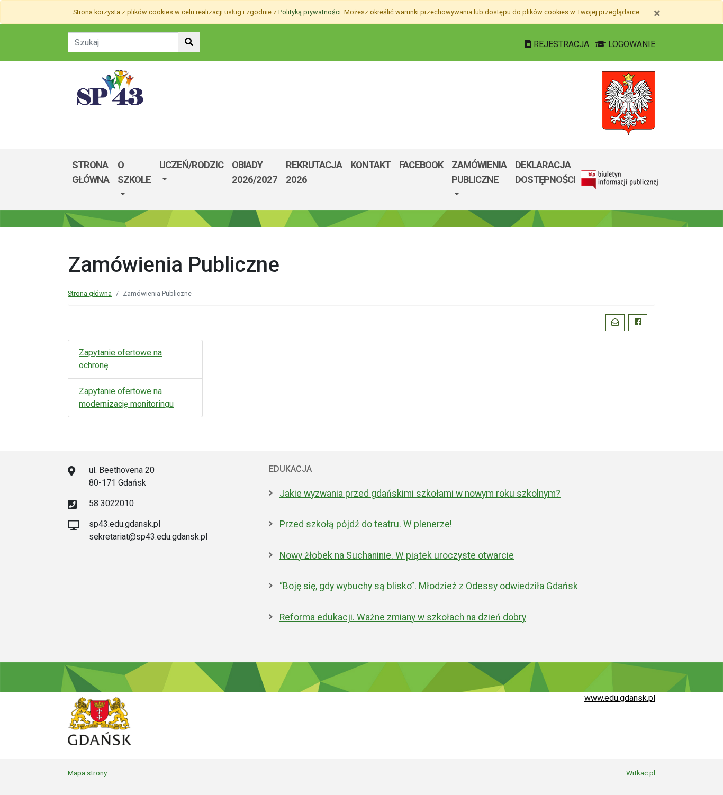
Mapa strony (87, 773)
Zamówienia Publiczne (479, 172)
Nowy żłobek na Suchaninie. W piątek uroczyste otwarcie (396, 555)
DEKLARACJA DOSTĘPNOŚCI (545, 172)
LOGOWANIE (630, 44)
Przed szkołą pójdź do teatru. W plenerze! (365, 524)
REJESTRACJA (561, 44)
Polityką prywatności (309, 12)
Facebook (421, 164)
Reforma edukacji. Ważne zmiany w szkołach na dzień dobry (402, 617)
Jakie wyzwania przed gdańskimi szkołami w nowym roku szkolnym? (420, 493)
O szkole (134, 172)
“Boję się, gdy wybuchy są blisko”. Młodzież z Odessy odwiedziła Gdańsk (428, 586)
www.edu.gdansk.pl (619, 698)
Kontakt (370, 164)
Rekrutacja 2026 (314, 172)
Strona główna (90, 172)
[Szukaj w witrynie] (189, 42)
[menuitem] (134, 179)
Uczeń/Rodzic (191, 164)
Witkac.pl (640, 773)
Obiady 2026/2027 (254, 172)
